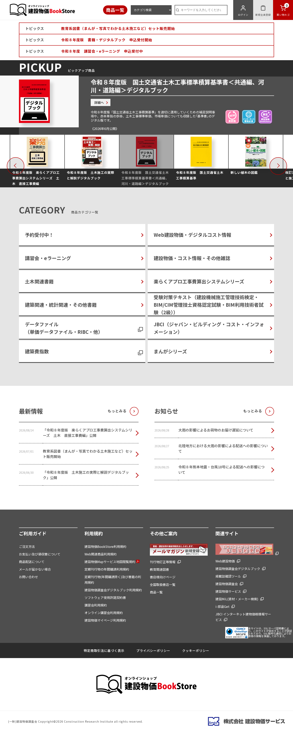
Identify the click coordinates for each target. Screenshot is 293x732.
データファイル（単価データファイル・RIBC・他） (64, 328)
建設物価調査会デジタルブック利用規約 (113, 590)
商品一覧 (115, 10)
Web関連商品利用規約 (101, 554)
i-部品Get (222, 606)
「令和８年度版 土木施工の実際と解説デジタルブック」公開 (86, 475)
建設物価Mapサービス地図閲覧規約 (110, 561)
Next (286, 165)
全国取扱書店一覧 (162, 584)
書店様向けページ (162, 577)
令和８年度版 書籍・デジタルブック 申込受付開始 (106, 39)
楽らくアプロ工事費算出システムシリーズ (199, 281)
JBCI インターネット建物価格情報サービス (243, 617)
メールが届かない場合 (35, 569)
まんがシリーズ (170, 351)
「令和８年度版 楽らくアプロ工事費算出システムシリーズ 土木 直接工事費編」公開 (87, 432)
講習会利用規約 (96, 605)
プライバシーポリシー (153, 650)
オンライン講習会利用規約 (104, 612)
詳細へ (99, 102)
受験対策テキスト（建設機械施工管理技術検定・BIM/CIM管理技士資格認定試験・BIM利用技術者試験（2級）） (209, 304)
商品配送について (31, 561)
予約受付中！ (39, 234)
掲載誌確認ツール (228, 576)
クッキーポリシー (195, 650)
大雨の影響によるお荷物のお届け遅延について (215, 429)
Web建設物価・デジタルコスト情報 (192, 234)
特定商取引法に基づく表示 (104, 650)
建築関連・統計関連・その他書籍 (61, 304)
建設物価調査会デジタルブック (237, 568)
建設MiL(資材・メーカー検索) (236, 598)
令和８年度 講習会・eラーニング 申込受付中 (102, 51)
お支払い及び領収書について (39, 554)
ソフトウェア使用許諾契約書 (105, 597)
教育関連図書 (159, 569)
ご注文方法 (27, 546)
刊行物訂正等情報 (162, 561)
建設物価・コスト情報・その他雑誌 (192, 257)
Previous (23, 165)
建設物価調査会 (226, 583)
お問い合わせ (28, 576)
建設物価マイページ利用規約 (105, 620)
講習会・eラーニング (48, 257)
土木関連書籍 (39, 281)
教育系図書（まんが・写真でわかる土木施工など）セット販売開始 (118, 28)
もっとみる (117, 410)
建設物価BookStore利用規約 (105, 546)
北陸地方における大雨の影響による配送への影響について (223, 448)
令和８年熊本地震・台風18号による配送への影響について (221, 469)
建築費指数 (37, 351)
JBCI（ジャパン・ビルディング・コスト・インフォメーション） (209, 328)
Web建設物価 (225, 561)
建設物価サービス (228, 591)
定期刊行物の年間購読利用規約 (107, 569)
